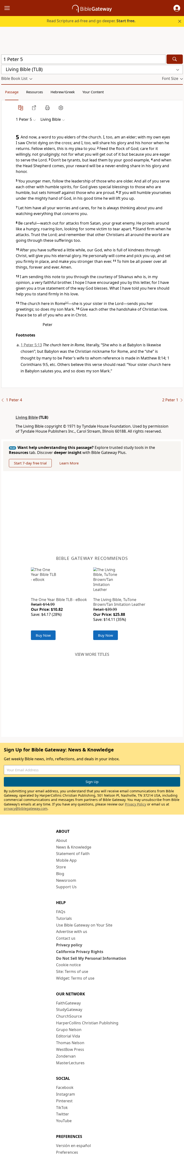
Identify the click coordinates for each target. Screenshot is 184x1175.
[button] (176, 8)
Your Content (93, 91)
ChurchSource (69, 1016)
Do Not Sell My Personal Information (91, 958)
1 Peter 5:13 (31, 345)
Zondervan (66, 1056)
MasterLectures (70, 1062)
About (61, 840)
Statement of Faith (73, 853)
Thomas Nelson (70, 1042)
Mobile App (66, 860)
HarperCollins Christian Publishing (87, 1023)
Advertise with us (71, 931)
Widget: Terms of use (75, 978)
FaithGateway (68, 1003)
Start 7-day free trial (30, 463)
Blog (60, 873)
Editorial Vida (68, 1036)
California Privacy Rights (79, 951)
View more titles (92, 654)
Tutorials (64, 918)
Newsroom (66, 880)
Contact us (65, 938)
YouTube (64, 1120)
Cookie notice (68, 964)
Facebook (65, 1087)
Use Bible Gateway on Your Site (84, 925)
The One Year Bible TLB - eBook (59, 599)
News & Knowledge (73, 847)
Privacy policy (69, 945)
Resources (34, 91)
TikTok (62, 1107)
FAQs (60, 911)
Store (61, 867)
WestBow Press (70, 1049)
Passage (11, 91)
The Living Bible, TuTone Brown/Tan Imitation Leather (119, 602)
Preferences (67, 1152)
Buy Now (43, 635)
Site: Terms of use (72, 971)
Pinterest (64, 1100)
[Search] (175, 59)
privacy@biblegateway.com (25, 808)
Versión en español (73, 1145)
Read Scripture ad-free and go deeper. (91, 20)
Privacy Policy (135, 804)
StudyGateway (69, 1009)
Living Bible (27, 417)
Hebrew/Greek (63, 91)
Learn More (69, 463)
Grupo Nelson (68, 1029)
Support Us (66, 886)
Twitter (62, 1114)
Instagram (65, 1094)
